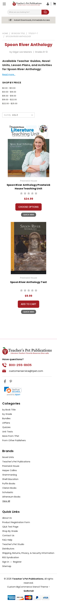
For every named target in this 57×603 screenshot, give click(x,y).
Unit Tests (7, 431)
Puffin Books (8, 483)
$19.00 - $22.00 (9, 99)
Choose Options (28, 206)
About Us (7, 517)
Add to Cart (28, 304)
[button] (13, 391)
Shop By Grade (10, 531)
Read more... (8, 74)
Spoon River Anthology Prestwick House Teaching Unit (28, 186)
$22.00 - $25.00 (9, 103)
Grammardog (9, 474)
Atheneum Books (11, 496)
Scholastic (7, 492)
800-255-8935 (20, 365)
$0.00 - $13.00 (9, 88)
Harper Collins (9, 470)
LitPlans (6, 422)
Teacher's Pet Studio (13, 544)
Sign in (6, 561)
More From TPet (10, 436)
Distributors (8, 548)
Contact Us (8, 535)
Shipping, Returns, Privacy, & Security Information (28, 553)
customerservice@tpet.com (26, 371)
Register (17, 561)
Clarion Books (9, 487)
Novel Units (8, 457)
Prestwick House (10, 466)
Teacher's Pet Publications (16, 461)
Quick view (28, 214)
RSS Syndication (10, 557)
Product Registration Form (16, 522)
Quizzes (6, 427)
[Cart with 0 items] (54, 4)
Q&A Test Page (10, 526)
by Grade (7, 414)
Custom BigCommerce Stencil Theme (27, 586)
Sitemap (6, 566)
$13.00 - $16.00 (9, 91)
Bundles (6, 418)
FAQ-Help (7, 539)
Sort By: (7, 115)
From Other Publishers (14, 440)
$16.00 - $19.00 (9, 95)
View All (6, 501)
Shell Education (10, 479)
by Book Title (9, 409)
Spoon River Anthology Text (28, 282)
